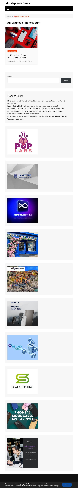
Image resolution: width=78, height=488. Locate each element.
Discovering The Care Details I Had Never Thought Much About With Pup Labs (35, 108)
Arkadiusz (12, 61)
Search (9, 76)
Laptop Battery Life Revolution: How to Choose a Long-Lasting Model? (32, 106)
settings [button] (56, 486)
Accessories (12, 51)
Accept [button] (67, 485)
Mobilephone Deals (17, 3)
